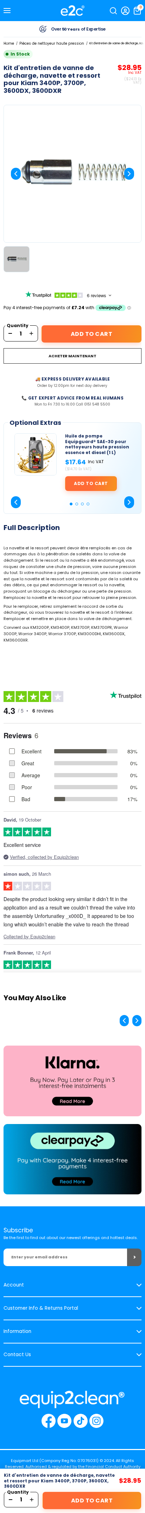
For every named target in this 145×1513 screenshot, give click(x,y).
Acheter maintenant (72, 356)
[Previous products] (124, 1020)
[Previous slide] (16, 174)
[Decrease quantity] (10, 333)
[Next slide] (129, 174)
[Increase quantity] (31, 333)
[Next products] (136, 1020)
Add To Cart (92, 334)
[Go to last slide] (16, 502)
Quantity (18, 326)
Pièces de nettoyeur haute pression (51, 43)
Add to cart (91, 483)
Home (9, 43)
